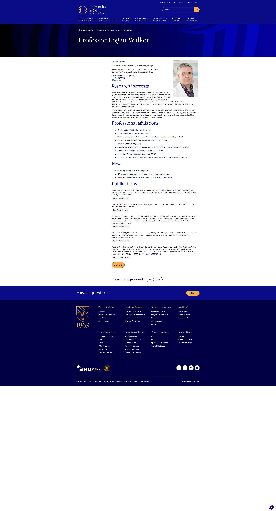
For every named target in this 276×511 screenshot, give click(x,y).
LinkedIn (117, 80)
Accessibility (145, 381)
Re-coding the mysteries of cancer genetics (133, 170)
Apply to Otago (104, 321)
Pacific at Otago (104, 349)
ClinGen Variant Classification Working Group (134, 130)
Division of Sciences (132, 321)
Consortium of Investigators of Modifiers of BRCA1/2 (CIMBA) (140, 150)
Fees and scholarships (106, 314)
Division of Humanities (133, 318)
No (159, 279)
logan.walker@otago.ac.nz (125, 75)
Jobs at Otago (156, 321)
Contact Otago (185, 332)
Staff (174, 2)
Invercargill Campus (132, 349)
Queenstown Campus (133, 352)
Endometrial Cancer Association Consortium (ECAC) (137, 154)
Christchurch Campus (133, 339)
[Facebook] (185, 367)
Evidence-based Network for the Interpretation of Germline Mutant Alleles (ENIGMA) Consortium (153, 147)
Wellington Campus (132, 346)
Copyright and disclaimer (124, 381)
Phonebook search (185, 339)
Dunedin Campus (131, 343)
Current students (164, 2)
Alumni (181, 2)
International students (106, 352)
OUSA (153, 324)
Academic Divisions (134, 307)
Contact (197, 2)
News (153, 336)
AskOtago (191, 293)
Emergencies (182, 311)
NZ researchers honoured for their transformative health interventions (143, 174)
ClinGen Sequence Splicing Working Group (133, 133)
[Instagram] (191, 367)
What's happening (160, 332)
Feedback (97, 381)
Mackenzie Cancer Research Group (96, 30)
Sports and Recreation (159, 343)
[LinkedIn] (178, 367)
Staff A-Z (181, 336)
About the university (161, 307)
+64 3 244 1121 (119, 78)
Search (90, 381)
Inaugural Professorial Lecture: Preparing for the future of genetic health (146, 177)
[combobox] (178, 9)
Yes (150, 279)
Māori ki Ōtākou (104, 346)
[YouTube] (197, 367)
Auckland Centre (131, 336)
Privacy (136, 381)
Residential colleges (158, 311)
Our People (115, 30)
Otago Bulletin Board (159, 346)
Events (153, 339)
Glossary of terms (108, 381)
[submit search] (197, 9)
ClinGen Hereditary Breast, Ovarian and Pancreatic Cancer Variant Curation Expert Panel (150, 137)
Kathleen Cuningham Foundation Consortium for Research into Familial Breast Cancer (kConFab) (153, 157)
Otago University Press (159, 314)
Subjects (101, 311)
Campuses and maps (134, 332)
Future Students (106, 307)
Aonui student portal (105, 336)
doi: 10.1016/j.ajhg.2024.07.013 (150, 254)
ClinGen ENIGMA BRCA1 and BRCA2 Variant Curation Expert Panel (142, 140)
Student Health (183, 318)
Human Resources (184, 314)
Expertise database (185, 343)
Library (189, 2)
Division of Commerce (133, 311)
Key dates (102, 318)
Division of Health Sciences (135, 314)
